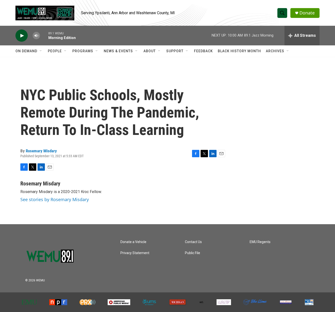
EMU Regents (260, 242)
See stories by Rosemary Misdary (54, 199)
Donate (307, 12)
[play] (22, 36)
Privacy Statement (134, 253)
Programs (82, 51)
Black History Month (239, 51)
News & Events (118, 51)
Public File (192, 253)
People (55, 51)
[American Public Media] (119, 302)
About (149, 51)
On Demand (26, 51)
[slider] (44, 35)
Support (174, 51)
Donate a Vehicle (133, 242)
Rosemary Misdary (41, 150)
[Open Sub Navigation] (41, 51)
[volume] (36, 35)
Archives (275, 51)
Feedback (203, 51)
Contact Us (193, 242)
